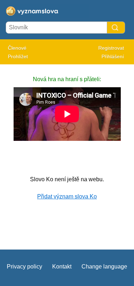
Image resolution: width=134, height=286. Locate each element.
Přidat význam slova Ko (67, 196)
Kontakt (61, 266)
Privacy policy (24, 266)
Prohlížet (18, 56)
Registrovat (111, 48)
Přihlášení (112, 56)
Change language (104, 266)
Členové (17, 48)
